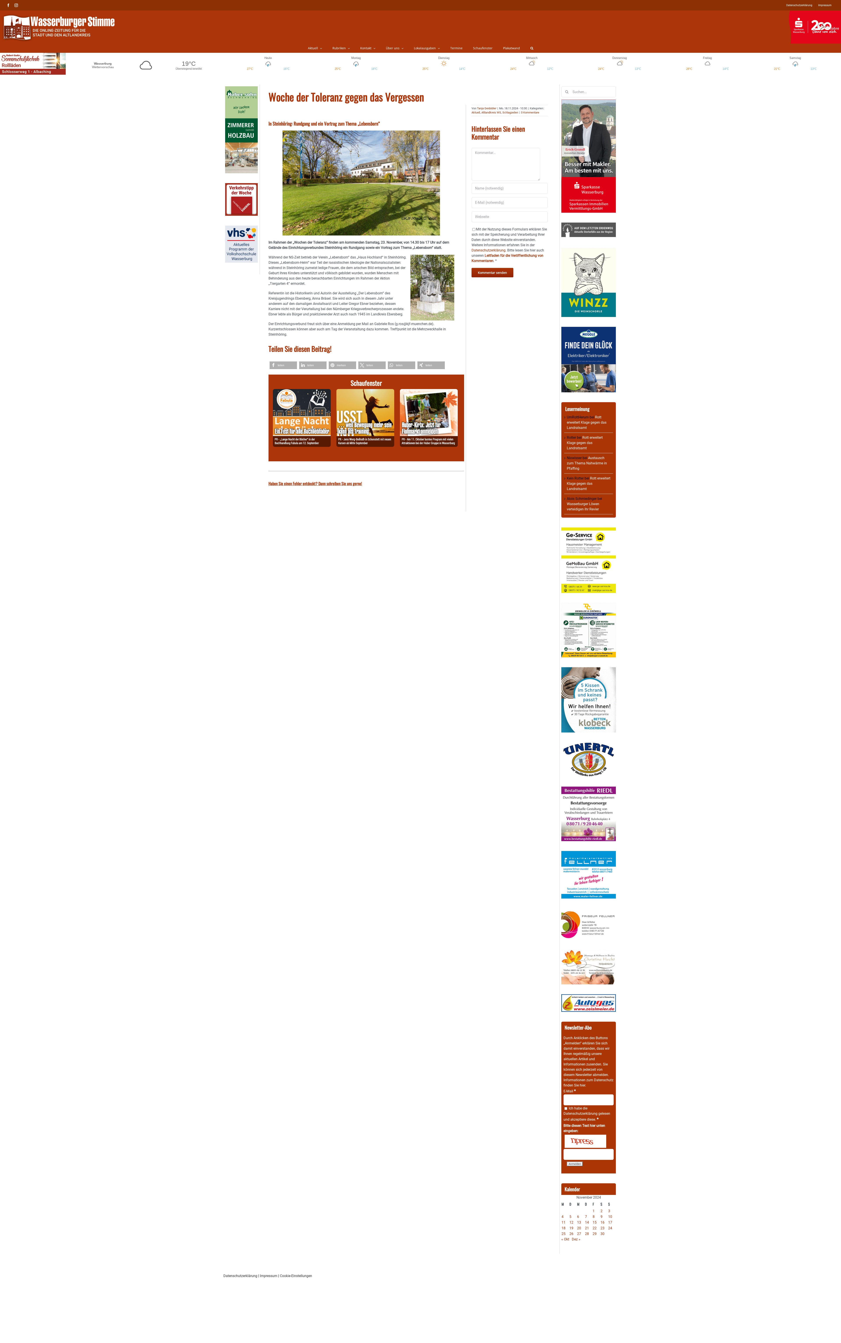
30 (602, 1234)
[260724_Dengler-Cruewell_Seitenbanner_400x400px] (588, 605)
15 (595, 1222)
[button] (532, 48)
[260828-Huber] (429, 391)
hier (582, 1085)
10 (610, 1217)
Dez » (576, 1239)
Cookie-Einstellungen (296, 1276)
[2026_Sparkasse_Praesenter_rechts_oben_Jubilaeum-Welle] (815, 13)
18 (563, 1228)
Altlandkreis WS (491, 112)
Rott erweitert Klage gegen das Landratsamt (586, 422)
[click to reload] (585, 1141)
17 (610, 1222)
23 (602, 1228)
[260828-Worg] (365, 391)
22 (595, 1228)
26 (571, 1234)
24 (610, 1228)
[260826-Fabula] (302, 391)
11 (563, 1222)
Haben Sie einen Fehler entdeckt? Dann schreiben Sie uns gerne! (315, 483)
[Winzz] (588, 249)
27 (579, 1234)
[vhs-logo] (241, 228)
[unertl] (588, 745)
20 (579, 1228)
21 (587, 1228)
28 (587, 1234)
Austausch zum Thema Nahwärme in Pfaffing (587, 463)
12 (571, 1222)
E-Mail (570, 1091)
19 (571, 1228)
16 (602, 1222)
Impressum (268, 1276)
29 (595, 1234)
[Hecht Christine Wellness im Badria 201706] (588, 952)
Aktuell (476, 112)
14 (587, 1222)
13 (579, 1222)
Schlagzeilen (510, 112)
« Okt (565, 1239)
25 (563, 1234)
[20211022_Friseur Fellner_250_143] (588, 911)
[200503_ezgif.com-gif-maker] (588, 670)
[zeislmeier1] (588, 997)
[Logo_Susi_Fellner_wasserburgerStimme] (588, 853)
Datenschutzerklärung (580, 1113)
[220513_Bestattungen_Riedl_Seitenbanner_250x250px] (588, 789)
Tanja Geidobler (486, 108)
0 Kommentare (530, 112)
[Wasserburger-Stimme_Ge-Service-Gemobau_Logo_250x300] (588, 530)
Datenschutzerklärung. (489, 250)
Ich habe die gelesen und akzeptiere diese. (587, 1114)
